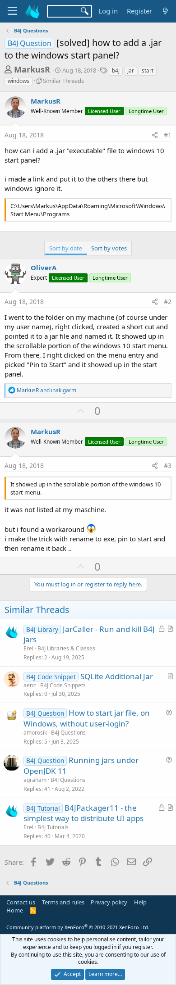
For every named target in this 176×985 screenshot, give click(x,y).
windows (18, 81)
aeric (29, 685)
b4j (116, 70)
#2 (167, 301)
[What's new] (165, 11)
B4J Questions (68, 732)
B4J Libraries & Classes (66, 648)
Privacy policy (109, 902)
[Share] (155, 135)
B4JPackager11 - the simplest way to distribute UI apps (83, 813)
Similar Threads (63, 81)
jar (130, 70)
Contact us (20, 902)
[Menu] (12, 11)
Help (140, 902)
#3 (167, 465)
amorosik (35, 732)
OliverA (43, 267)
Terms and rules (63, 902)
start (147, 70)
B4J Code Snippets (63, 685)
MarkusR (32, 69)
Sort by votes (109, 248)
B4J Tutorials (53, 827)
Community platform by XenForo (77, 927)
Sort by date (65, 248)
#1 (167, 135)
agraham (34, 780)
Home (14, 910)
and (46, 390)
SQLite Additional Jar (116, 676)
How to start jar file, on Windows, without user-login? (86, 718)
